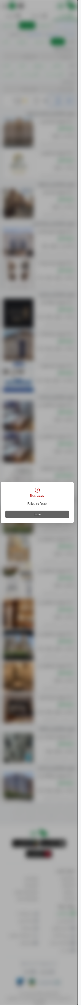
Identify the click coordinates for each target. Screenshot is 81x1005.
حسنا (37, 514)
